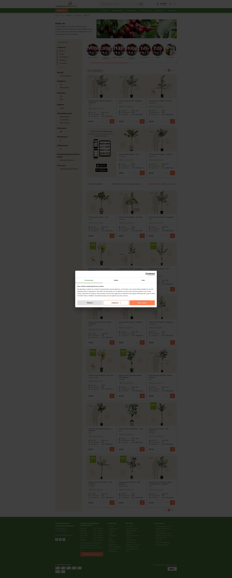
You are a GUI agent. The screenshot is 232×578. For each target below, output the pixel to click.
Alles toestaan (142, 302)
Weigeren (90, 302)
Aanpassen (115, 302)
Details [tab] (116, 280)
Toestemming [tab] (88, 280)
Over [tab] (143, 280)
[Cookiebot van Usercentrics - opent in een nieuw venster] (147, 274)
